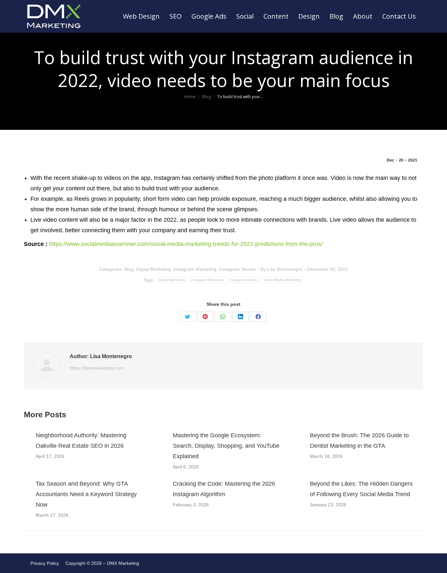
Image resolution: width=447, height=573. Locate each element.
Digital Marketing (153, 269)
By (281, 269)
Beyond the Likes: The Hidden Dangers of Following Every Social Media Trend (361, 488)
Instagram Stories (237, 269)
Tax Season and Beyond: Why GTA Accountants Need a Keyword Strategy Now (86, 494)
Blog (129, 269)
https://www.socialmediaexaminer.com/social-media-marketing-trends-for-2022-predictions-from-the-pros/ (185, 244)
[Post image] (26, 434)
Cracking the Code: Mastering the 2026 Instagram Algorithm (224, 488)
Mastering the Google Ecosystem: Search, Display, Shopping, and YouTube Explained (226, 446)
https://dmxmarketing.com (96, 368)
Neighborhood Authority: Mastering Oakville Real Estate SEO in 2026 (81, 440)
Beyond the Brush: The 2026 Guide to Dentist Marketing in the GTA (359, 440)
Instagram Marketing (194, 269)
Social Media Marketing (282, 280)
